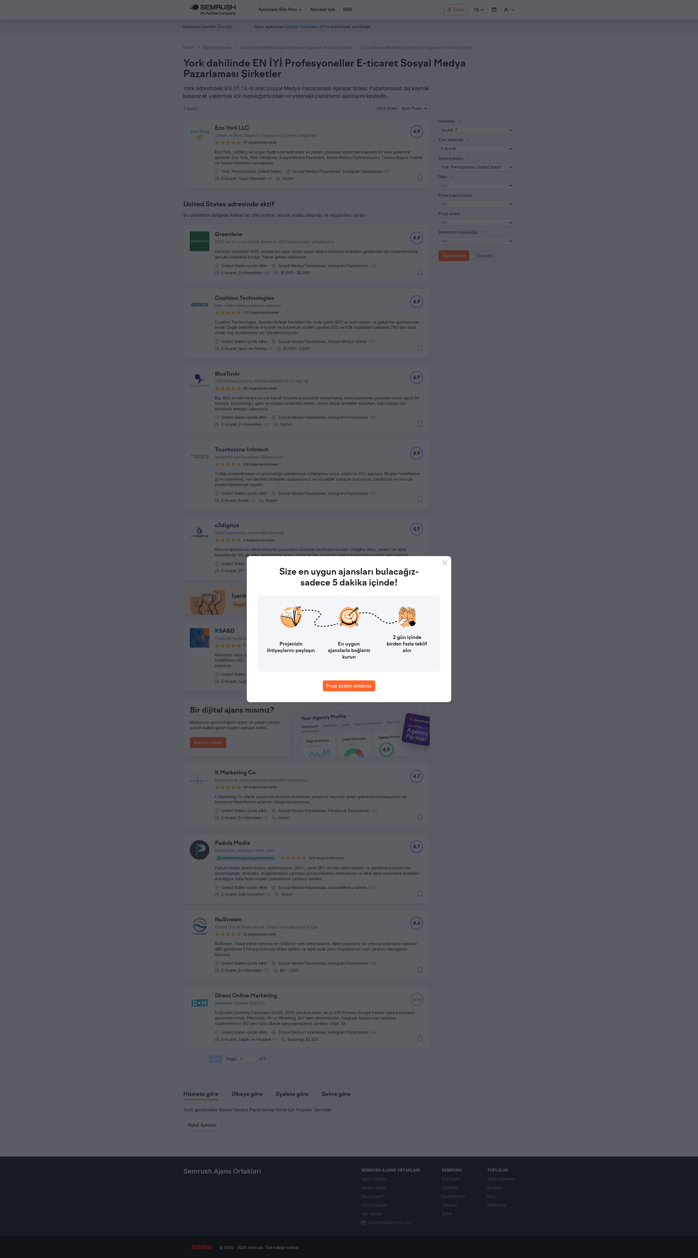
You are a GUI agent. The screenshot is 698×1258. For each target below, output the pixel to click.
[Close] (444, 562)
